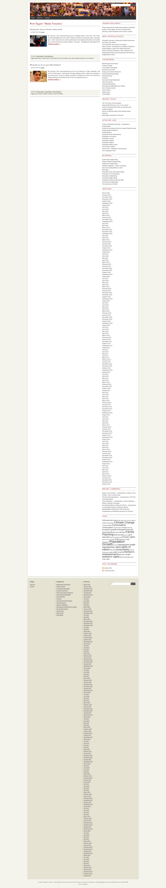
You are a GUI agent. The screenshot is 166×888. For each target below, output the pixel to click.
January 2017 (106, 362)
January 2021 (106, 266)
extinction (121, 532)
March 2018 (106, 335)
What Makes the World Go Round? (112, 115)
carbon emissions (108, 523)
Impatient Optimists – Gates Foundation (114, 166)
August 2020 (106, 276)
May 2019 (105, 307)
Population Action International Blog (113, 172)
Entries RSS (108, 568)
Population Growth (113, 543)
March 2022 (106, 240)
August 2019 (106, 301)
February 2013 (106, 451)
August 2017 (106, 348)
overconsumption (110, 539)
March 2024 (106, 215)
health (120, 537)
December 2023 (107, 219)
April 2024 (105, 213)
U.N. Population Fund (108, 151)
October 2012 (106, 459)
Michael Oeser (116, 882)
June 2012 (105, 468)
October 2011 (106, 484)
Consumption (119, 525)
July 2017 (105, 350)
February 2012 (106, 476)
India (103, 539)
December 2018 (107, 317)
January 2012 (106, 478)
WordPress (92, 882)
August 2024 (106, 205)
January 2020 (106, 291)
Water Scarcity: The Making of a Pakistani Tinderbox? (118, 46)
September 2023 (107, 221)
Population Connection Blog (110, 174)
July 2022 (105, 236)
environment (107, 532)
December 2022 (107, 229)
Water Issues (106, 92)
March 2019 (106, 311)
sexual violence (89, 58)
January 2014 (106, 429)
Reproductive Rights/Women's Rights (113, 86)
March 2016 (106, 382)
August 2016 (106, 372)
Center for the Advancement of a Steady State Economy (119, 128)
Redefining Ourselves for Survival (122, 511)
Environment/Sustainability (110, 74)
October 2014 (106, 411)
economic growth (109, 530)
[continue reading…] (54, 44)
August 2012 (106, 464)
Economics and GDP (108, 70)
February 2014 (106, 427)
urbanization (105, 552)
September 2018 (107, 323)
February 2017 (106, 360)
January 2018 (106, 339)
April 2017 (105, 356)
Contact (47, 18)
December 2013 (107, 431)
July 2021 (105, 254)
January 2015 (106, 404)
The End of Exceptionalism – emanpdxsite (115, 497)
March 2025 (106, 193)
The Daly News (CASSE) (109, 184)
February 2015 (106, 402)
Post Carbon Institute (108, 146)
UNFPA (132, 550)
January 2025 (106, 195)
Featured (105, 78)
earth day (129, 527)
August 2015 (106, 390)
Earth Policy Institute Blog (110, 159)
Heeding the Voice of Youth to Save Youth (46, 29)
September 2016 (107, 370)
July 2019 (105, 303)
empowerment (45, 58)
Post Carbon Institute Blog (110, 182)
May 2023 (105, 225)
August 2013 (106, 439)
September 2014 (107, 413)
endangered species (125, 530)
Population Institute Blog (109, 176)
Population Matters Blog (109, 178)
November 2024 (107, 199)
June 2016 (105, 376)
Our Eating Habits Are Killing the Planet (116, 507)
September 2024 (107, 203)
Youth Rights (39, 56)
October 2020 (106, 272)
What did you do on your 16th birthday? (45, 65)
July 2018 (105, 327)
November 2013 (107, 433)
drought (124, 527)
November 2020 (107, 270)
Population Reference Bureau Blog (113, 180)
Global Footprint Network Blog (111, 161)
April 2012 (105, 472)
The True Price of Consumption (111, 103)
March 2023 (106, 227)
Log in (80, 884)
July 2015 (105, 392)
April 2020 (105, 284)
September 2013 (107, 437)
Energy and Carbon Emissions (111, 72)
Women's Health (124, 554)
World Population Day (126, 557)
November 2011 (107, 482)
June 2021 (105, 256)
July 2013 (105, 441)
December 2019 (107, 293)
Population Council (108, 138)
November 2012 (107, 457)
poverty (115, 545)
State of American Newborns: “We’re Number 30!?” (117, 50)
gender (126, 535)
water (111, 552)
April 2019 (105, 309)
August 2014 (106, 415)
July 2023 (105, 223)
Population (105, 542)
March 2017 (106, 358)
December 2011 (107, 480)
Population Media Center (110, 144)
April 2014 (105, 423)
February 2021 (106, 264)
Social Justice (40, 91)
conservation (106, 525)
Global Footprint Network (109, 130)
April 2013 (105, 447)
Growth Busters (107, 132)
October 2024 (106, 201)
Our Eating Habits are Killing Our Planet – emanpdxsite (119, 505)
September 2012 (107, 461)
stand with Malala (58, 93)
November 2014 (107, 409)
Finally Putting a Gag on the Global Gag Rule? (116, 48)
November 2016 (107, 366)
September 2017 (107, 345)
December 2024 (107, 197)
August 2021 (106, 252)
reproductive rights (111, 547)
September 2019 (107, 299)
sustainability (122, 549)
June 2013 (105, 443)
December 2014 (107, 407)
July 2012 (105, 466)
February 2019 (106, 313)
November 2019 (107, 295)
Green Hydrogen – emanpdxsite (112, 501)
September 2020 (107, 274)
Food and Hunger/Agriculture (111, 80)
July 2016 (105, 374)
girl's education (64, 58)
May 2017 (105, 354)
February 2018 (106, 337)
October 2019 (106, 297)
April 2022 (105, 238)
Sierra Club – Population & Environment (114, 148)
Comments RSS (109, 570)
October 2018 (106, 321)
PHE (117, 539)
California (133, 520)
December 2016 (107, 364)
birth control (127, 520)
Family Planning (107, 76)
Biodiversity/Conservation (110, 63)
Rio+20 (112, 550)
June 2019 (105, 305)
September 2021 (107, 250)
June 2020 (105, 280)
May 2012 (105, 470)
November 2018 (107, 319)
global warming (114, 537)
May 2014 (105, 421)
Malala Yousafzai (80, 58)
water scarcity (118, 552)
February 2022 (106, 242)
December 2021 (107, 246)
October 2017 (106, 343)
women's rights (111, 556)
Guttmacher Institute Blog (110, 164)
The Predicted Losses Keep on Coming (114, 44)
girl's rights (72, 58)
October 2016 (106, 368)
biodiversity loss (118, 520)
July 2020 (105, 278)
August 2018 (106, 325)
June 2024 (105, 209)
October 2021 (106, 248)
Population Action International (111, 134)
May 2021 (105, 258)
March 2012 (106, 474)
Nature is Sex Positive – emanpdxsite (113, 493)
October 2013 (106, 435)
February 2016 (106, 384)
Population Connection (109, 136)
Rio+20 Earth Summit (108, 88)
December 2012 (107, 455)
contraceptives (117, 527)
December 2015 (107, 386)
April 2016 (105, 380)
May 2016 (105, 378)
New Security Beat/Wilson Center (112, 168)
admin (42, 32)
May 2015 (105, 396)
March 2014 (106, 425)
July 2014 (105, 417)
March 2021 (106, 262)
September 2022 (107, 234)
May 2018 (105, 331)
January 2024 (106, 217)
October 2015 (106, 388)
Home (33, 18)
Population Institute (108, 140)
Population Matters (108, 142)
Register (85, 884)
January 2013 (106, 453)
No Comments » (48, 56)
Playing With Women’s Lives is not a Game (115, 105)
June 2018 (105, 329)
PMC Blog (105, 170)
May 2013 (105, 445)
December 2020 (107, 268)
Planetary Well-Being (108, 84)
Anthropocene (107, 520)
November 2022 (107, 231)
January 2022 (106, 244)
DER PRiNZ (125, 882)
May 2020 (105, 282)
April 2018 (105, 333)
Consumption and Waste (109, 68)
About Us (40, 18)
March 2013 (106, 449)
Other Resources (107, 82)
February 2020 (106, 288)
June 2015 (105, 394)
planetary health (124, 539)
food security (119, 535)
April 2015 (105, 398)
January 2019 (106, 315)
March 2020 (106, 286)
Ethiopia (115, 532)
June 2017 (105, 352)
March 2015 (106, 400)
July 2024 (105, 207)
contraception (107, 527)
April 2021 (105, 260)
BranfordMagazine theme (103, 882)
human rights (129, 537)
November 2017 (107, 341)
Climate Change (107, 65)
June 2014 (105, 419)
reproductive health (126, 545)
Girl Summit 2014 (55, 58)
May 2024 (105, 211)
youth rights (106, 559)
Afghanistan (38, 58)
